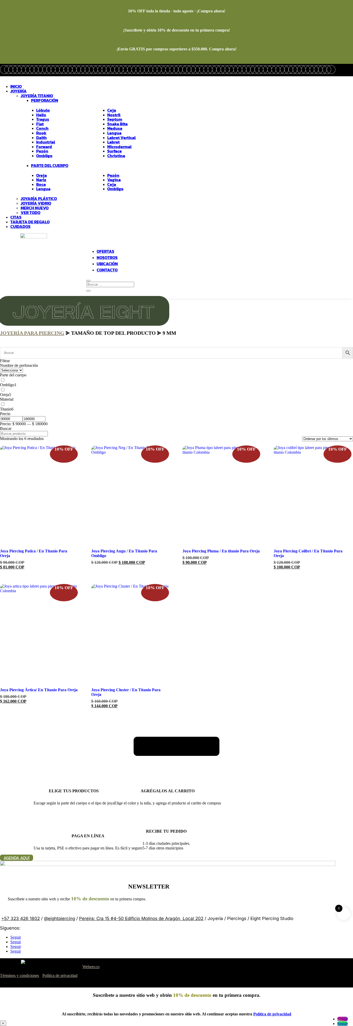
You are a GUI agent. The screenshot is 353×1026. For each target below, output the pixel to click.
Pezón (42, 151)
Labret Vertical (121, 137)
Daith (41, 137)
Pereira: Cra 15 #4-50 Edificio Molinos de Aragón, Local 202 (141, 918)
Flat (40, 124)
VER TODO (30, 212)
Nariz (41, 180)
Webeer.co (90, 966)
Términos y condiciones (19, 975)
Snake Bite (117, 124)
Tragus (42, 119)
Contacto (107, 270)
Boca (41, 184)
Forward (44, 147)
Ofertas (105, 251)
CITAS (15, 217)
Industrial (45, 142)
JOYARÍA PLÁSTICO (39, 198)
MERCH (35, 208)
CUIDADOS (20, 226)
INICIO (16, 86)
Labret (113, 142)
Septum (114, 119)
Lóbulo (43, 110)
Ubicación (107, 264)
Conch (42, 128)
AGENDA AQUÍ (16, 858)
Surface (114, 151)
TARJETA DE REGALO (30, 222)
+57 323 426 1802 (20, 918)
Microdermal (119, 147)
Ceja (111, 110)
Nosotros (107, 257)
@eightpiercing (59, 918)
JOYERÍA (18, 91)
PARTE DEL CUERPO (49, 165)
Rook (41, 133)
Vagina (114, 180)
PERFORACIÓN (44, 100)
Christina (116, 156)
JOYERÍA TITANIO (37, 96)
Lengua (114, 133)
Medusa (114, 128)
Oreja (41, 175)
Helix (41, 115)
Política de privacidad (60, 975)
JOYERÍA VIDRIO (36, 203)
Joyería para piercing (32, 333)
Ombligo (44, 156)
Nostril (113, 115)
